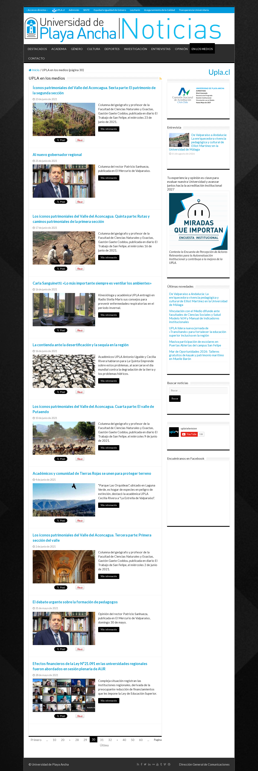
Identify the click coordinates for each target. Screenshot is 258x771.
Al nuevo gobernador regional (57, 154)
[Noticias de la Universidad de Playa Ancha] (129, 28)
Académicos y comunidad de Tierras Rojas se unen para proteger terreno (92, 473)
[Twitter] (145, 764)
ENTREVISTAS (161, 49)
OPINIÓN (181, 49)
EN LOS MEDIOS (202, 49)
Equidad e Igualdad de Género (110, 9)
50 (132, 740)
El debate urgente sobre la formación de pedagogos (75, 602)
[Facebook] (141, 764)
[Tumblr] (161, 764)
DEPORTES (112, 49)
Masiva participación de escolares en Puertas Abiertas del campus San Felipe (195, 343)
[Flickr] (153, 764)
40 (124, 740)
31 (102, 740)
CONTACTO (36, 58)
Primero (36, 740)
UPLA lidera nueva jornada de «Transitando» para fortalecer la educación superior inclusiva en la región (197, 331)
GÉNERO (77, 49)
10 (54, 740)
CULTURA (93, 49)
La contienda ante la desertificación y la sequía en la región (81, 345)
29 (85, 740)
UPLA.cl (60, 9)
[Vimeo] (164, 764)
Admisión (74, 9)
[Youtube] (157, 764)
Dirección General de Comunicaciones (204, 764)
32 (110, 740)
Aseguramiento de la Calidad (159, 9)
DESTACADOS (37, 49)
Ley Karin (135, 9)
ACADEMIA (59, 49)
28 (77, 740)
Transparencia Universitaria (194, 9)
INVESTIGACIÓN (135, 49)
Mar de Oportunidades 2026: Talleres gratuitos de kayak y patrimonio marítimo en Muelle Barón (196, 355)
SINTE (86, 9)
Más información (109, 129)
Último (104, 745)
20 (62, 740)
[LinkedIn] (149, 764)
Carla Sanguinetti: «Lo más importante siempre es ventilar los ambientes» (92, 283)
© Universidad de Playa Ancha (49, 764)
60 (141, 740)
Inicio (35, 70)
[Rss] (137, 764)
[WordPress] (169, 764)
